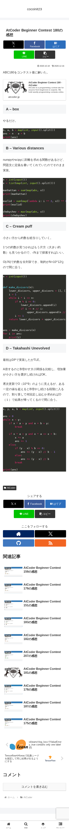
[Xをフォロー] (50, 533)
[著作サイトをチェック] (18, 533)
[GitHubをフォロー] (18, 543)
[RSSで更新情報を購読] (50, 543)
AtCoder (11, 488)
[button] (45, 55)
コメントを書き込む (34, 786)
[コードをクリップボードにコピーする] (62, 132)
